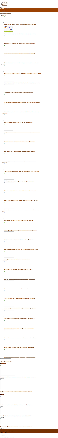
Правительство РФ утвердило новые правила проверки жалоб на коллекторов (19, 43)
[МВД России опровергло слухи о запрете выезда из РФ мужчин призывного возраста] (9, 179)
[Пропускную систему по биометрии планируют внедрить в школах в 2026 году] (8, 149)
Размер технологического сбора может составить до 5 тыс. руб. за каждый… (19, 239)
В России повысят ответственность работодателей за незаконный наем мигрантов (20, 190)
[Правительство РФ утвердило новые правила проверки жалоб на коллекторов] (8, 41)
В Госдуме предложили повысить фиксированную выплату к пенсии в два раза (19, 318)
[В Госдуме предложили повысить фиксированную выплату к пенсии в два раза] (9, 316)
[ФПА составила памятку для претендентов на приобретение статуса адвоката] (9, 296)
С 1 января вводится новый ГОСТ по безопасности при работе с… (17, 259)
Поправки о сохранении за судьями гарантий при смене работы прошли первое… (20, 288)
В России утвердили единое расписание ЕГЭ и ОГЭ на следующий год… (18, 122)
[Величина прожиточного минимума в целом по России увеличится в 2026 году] (8, 51)
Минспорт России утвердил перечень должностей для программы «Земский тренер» (20, 337)
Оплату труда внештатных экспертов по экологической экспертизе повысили (19, 279)
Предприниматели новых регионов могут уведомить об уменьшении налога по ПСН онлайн (22, 73)
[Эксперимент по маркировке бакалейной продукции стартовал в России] (9, 218)
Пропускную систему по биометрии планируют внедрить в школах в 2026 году (19, 151)
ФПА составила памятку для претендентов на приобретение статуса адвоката (19, 298)
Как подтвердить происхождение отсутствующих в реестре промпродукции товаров (20, 230)
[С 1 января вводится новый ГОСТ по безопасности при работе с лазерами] (9, 257)
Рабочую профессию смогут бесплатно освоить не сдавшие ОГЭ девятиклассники (20, 160)
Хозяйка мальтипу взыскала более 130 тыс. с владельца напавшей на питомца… (20, 24)
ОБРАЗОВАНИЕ (4, 2)
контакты (3, 11)
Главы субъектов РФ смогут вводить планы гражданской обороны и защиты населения (21, 171)
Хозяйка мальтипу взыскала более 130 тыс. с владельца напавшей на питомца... (16, 404)
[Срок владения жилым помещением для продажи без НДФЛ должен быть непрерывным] (9, 110)
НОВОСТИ (4, 15)
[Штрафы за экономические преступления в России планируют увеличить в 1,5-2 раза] (9, 247)
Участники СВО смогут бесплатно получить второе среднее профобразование (19, 141)
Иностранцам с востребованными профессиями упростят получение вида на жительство (21, 62)
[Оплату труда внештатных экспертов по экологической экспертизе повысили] (8, 277)
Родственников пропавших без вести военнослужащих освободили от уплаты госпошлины (22, 82)
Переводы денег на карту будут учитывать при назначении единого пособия (19, 347)
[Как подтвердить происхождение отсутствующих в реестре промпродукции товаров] (9, 228)
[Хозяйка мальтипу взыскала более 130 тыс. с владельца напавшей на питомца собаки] (8, 22)
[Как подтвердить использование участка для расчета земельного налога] (9, 90)
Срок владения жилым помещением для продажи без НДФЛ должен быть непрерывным (21, 111)
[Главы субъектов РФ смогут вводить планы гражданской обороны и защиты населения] (9, 169)
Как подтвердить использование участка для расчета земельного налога (18, 92)
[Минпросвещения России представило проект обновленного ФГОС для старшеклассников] (8, 130)
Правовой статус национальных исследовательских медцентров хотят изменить (19, 357)
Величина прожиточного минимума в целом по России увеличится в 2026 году (19, 53)
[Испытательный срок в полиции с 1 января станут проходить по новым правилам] (8, 267)
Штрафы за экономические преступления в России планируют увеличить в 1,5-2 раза (21, 249)
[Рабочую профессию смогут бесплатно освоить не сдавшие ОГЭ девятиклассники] (8, 159)
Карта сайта (4, 10)
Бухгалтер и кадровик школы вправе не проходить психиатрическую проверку (19, 308)
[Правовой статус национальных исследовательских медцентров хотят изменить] (9, 355)
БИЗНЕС (3, 4)
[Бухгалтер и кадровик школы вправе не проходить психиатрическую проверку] (9, 306)
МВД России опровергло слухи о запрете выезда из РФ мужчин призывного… (19, 181)
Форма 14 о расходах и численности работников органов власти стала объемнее (20, 33)
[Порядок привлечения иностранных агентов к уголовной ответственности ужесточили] (9, 198)
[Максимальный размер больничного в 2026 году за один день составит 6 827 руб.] (9, 326)
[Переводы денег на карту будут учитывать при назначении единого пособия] (9, 345)
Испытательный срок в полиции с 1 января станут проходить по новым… (18, 269)
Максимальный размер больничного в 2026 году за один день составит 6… (19, 328)
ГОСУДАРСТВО (4, 3)
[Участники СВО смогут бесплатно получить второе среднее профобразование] (8, 139)
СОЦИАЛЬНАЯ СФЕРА (6, 309)
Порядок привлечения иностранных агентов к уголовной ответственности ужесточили (21, 200)
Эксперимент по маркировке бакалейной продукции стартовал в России (18, 220)
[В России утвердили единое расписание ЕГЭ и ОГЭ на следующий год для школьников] (8, 120)
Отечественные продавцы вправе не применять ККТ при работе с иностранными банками (22, 102)
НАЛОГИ (3, 64)
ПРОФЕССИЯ (4, 5)
